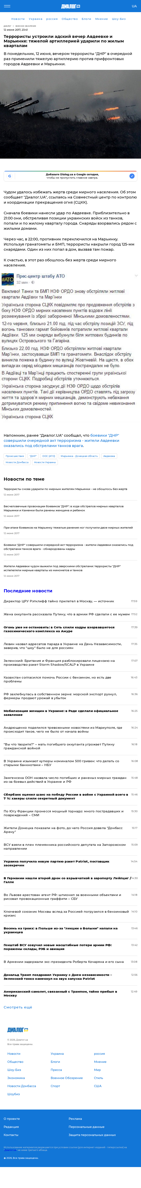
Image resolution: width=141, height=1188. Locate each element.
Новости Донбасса (17, 462)
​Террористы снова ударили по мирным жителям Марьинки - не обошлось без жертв (65, 489)
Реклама (75, 1119)
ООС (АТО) (48, 456)
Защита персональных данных (92, 1135)
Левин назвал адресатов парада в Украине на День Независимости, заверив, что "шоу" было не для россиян (63, 646)
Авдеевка (109, 456)
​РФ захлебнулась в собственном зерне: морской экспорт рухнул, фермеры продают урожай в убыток (60, 696)
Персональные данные (86, 1127)
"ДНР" (33, 456)
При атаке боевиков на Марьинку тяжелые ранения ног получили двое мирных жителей (68, 527)
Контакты (11, 1135)
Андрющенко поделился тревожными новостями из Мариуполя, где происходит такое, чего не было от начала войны (63, 729)
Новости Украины (45, 462)
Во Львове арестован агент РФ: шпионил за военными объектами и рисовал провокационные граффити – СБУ (62, 897)
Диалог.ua (10, 1150)
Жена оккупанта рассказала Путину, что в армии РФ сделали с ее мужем (67, 614)
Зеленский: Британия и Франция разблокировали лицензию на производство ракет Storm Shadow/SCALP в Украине (59, 662)
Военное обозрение (26, 26)
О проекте (12, 1119)
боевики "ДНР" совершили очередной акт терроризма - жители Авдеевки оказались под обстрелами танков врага (61, 440)
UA (134, 6)
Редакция (11, 1127)
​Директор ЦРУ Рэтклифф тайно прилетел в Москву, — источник (59, 601)
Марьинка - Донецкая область (79, 456)
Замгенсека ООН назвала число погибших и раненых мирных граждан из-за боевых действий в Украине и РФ (65, 779)
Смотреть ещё (18, 1007)
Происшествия (15, 456)
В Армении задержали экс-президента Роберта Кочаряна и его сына (64, 962)
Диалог (7, 26)
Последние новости (28, 590)
